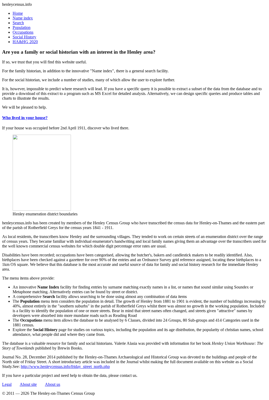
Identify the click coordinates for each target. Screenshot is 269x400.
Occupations (23, 32)
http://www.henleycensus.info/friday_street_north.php (65, 366)
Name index (23, 18)
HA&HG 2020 (25, 41)
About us (52, 384)
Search (18, 23)
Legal (7, 384)
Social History (24, 37)
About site (28, 384)
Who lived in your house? (25, 117)
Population (21, 27)
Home (18, 13)
